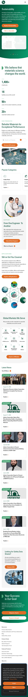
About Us (4, 661)
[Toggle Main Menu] (25, 2)
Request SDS (11, 567)
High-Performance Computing (22, 333)
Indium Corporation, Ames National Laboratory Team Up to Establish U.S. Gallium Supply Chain (12, 505)
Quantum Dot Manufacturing (14, 341)
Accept (14, 683)
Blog (3, 633)
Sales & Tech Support (12, 241)
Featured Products (6, 649)
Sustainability (12, 54)
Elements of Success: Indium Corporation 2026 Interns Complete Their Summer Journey (13, 391)
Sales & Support (6, 643)
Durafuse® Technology (7, 653)
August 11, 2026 (7, 415)
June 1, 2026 (6, 529)
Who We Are (10, 54)
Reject (14, 687)
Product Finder (5, 639)
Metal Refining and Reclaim (14, 349)
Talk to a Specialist (9, 28)
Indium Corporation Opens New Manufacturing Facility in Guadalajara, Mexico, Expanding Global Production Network (13, 420)
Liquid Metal (17, 54)
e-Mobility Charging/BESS (6, 333)
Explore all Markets (14, 356)
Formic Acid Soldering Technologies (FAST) (12, 655)
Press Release (6, 375)
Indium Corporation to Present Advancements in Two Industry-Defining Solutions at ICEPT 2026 (13, 449)
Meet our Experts (8, 246)
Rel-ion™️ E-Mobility (7, 657)
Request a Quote (14, 613)
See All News (5, 371)
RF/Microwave (6, 341)
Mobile (5, 349)
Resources (4, 627)
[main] (14, 311)
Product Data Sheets (7, 629)
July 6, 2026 (6, 473)
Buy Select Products (6, 641)
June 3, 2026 (6, 501)
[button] (14, 53)
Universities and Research (14, 333)
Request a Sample (14, 618)
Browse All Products (9, 145)
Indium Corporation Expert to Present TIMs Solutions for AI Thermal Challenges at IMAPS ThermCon (13, 477)
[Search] (20, 140)
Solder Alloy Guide (6, 635)
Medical (22, 349)
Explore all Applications (10, 276)
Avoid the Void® (5, 651)
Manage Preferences (14, 691)
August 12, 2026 (7, 387)
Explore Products (8, 23)
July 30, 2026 (6, 444)
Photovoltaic (22, 341)
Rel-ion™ (15, 54)
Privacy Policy (13, 679)
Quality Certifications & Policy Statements (12, 631)
